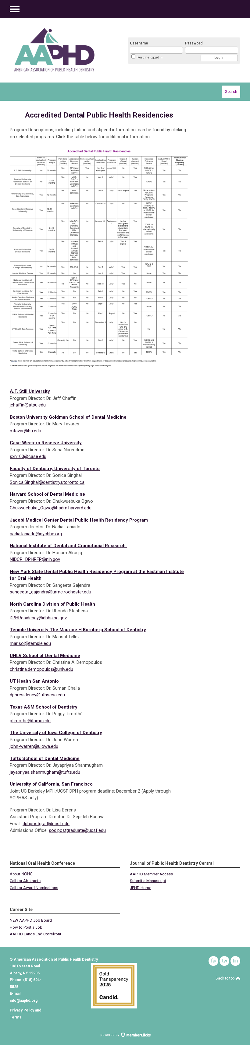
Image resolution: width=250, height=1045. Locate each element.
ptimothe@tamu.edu (30, 720)
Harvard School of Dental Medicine (47, 494)
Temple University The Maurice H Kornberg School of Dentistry (78, 629)
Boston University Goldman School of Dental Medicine (68, 417)
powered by (110, 1035)
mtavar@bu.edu (25, 431)
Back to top (225, 978)
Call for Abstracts (25, 880)
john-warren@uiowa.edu (34, 746)
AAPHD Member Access (151, 874)
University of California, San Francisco (51, 784)
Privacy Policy (22, 1010)
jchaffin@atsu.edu (28, 405)
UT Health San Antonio (35, 681)
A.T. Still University (30, 391)
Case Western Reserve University (46, 442)
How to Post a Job (26, 927)
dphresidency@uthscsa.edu (37, 695)
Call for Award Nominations (34, 887)
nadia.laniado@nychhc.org (36, 534)
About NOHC (21, 874)
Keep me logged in (150, 57)
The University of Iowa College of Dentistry (56, 732)
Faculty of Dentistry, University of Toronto (55, 468)
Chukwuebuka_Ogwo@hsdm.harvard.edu (50, 508)
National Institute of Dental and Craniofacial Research (68, 545)
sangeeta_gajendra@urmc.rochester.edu (50, 592)
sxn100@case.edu (28, 456)
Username (139, 43)
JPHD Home (140, 887)
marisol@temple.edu (30, 643)
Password (193, 43)
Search (231, 91)
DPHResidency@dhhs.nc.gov (38, 618)
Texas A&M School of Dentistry (43, 707)
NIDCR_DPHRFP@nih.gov (35, 559)
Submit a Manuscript (148, 880)
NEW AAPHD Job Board (31, 920)
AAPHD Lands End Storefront (35, 934)
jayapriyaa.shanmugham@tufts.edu (45, 772)
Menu (15, 9)
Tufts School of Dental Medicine (45, 758)
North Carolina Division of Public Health (52, 604)
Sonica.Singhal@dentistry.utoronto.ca (47, 482)
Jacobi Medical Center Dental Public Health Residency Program (79, 520)
